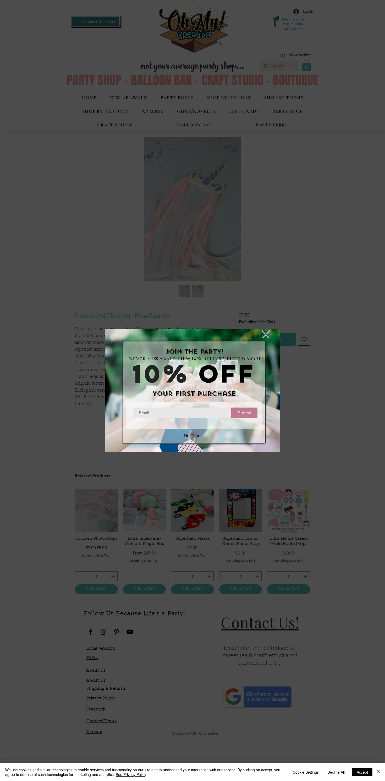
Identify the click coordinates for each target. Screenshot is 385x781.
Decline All (336, 772)
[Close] (379, 772)
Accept (362, 772)
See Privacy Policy (131, 774)
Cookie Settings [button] (306, 772)
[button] (266, 334)
